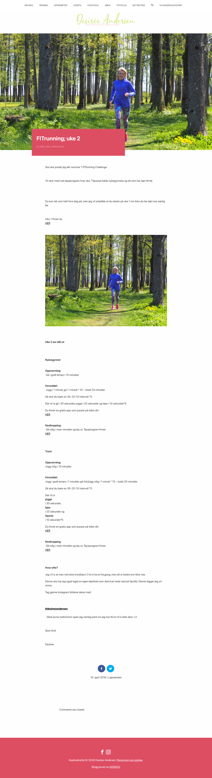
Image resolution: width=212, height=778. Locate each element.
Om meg (29, 5)
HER (47, 223)
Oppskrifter (60, 5)
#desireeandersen (56, 608)
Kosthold (93, 5)
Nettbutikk (139, 5)
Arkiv (108, 5)
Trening (43, 5)
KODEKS (115, 767)
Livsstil (77, 5)
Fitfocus (121, 5)
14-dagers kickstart (170, 5)
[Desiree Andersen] (106, 19)
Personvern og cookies (129, 760)
